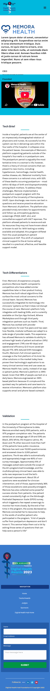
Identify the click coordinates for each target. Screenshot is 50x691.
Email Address (9, 636)
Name (6, 627)
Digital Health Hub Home (24, 613)
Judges (25, 603)
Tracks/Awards (24, 598)
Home (24, 593)
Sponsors (24, 608)
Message (7, 646)
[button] (45, 8)
